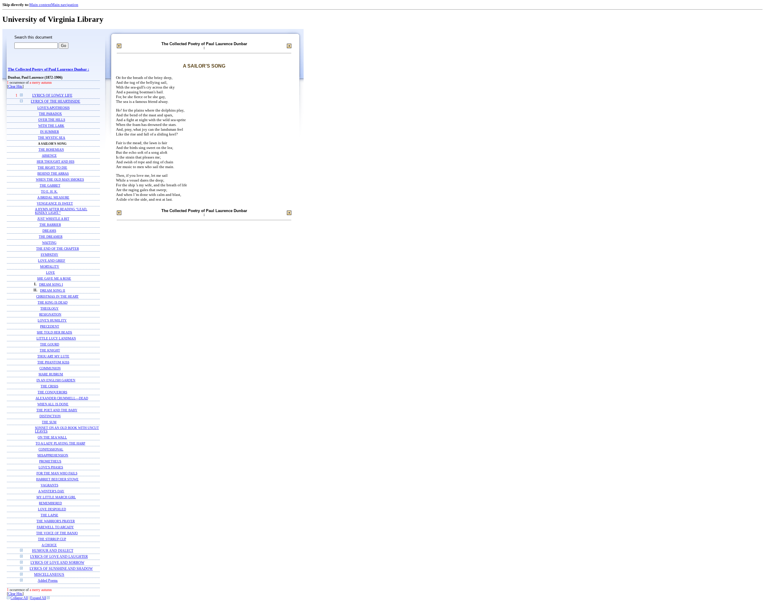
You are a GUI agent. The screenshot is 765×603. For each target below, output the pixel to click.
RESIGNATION (50, 314)
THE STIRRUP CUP (52, 539)
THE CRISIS (49, 386)
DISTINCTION (50, 416)
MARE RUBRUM (51, 374)
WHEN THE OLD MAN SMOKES (60, 179)
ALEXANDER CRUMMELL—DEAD (62, 398)
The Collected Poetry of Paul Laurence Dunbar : (48, 69)
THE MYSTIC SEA (51, 137)
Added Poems (48, 581)
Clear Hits (15, 87)
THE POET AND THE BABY (56, 410)
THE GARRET (50, 185)
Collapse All (19, 598)
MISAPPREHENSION (52, 455)
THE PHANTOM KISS (53, 362)
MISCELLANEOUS (49, 575)
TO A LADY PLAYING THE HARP (60, 443)
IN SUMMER (49, 131)
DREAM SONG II (52, 290)
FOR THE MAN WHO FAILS (56, 473)
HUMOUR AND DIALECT (52, 551)
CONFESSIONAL (51, 449)
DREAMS (49, 230)
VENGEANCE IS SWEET (55, 203)
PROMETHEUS (50, 461)
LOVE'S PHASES (51, 467)
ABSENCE (49, 155)
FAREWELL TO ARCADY (55, 527)
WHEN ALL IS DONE (52, 404)
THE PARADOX (50, 113)
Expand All (38, 598)
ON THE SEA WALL (52, 437)
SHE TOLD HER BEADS (54, 332)
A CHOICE (49, 545)
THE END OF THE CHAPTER (57, 248)
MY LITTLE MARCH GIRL (56, 497)
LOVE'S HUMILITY (52, 320)
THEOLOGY (49, 308)
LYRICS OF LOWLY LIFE (52, 96)
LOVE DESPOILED (52, 509)
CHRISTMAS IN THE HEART (57, 296)
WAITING (49, 242)
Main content (40, 4)
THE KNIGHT (50, 350)
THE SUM (49, 422)
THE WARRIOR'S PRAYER (55, 521)
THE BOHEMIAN (51, 149)
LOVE (50, 272)
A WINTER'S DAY (51, 491)
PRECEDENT (49, 326)
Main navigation (64, 4)
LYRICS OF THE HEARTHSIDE (55, 101)
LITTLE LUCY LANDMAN (56, 338)
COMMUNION (50, 368)
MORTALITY (49, 266)
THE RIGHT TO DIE (52, 167)
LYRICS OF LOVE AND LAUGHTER (59, 557)
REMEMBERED (50, 503)
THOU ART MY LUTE (53, 356)
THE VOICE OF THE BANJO (57, 533)
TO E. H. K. (49, 191)
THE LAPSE (49, 515)
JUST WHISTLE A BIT (53, 218)
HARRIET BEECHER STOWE (57, 479)
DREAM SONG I (51, 284)
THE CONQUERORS (52, 392)
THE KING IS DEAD (53, 302)
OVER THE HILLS (51, 119)
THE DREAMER (50, 236)
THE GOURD (49, 344)
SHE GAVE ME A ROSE (54, 278)
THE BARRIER (50, 224)
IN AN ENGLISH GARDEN (55, 380)
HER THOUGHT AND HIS (55, 161)
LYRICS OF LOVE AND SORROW (57, 563)
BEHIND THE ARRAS (53, 173)
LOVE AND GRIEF (51, 260)
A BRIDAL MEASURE (53, 197)
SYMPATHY (49, 254)
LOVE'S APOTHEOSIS (53, 107)
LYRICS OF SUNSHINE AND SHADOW (61, 569)
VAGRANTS (49, 485)
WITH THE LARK (51, 125)
